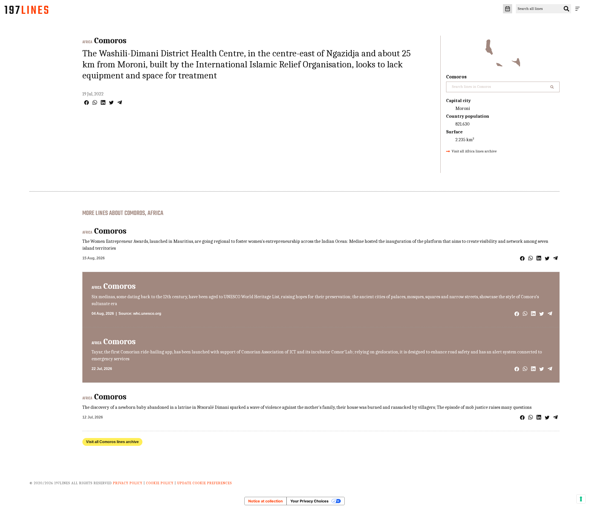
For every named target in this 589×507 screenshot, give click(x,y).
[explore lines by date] (507, 8)
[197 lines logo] (26, 11)
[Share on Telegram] (119, 102)
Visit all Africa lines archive (474, 151)
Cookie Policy (159, 483)
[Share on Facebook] (86, 102)
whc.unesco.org (147, 313)
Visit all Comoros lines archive (112, 442)
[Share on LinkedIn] (103, 102)
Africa (87, 42)
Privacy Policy (127, 483)
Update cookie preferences (204, 483)
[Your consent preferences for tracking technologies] (581, 499)
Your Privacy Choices (309, 501)
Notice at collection (265, 501)
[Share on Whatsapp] (94, 102)
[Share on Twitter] (111, 102)
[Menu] (578, 8)
